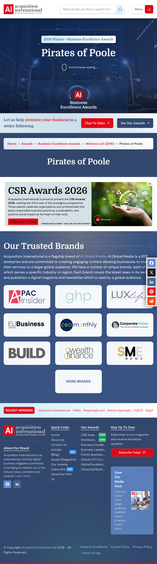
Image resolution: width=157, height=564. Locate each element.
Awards (27, 144)
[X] (151, 272)
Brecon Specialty (97, 410)
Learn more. (23, 476)
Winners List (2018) (100, 144)
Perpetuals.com (71, 410)
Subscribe (58, 469)
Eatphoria (129, 410)
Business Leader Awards (93, 450)
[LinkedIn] (151, 282)
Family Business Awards (93, 455)
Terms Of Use (90, 553)
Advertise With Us (61, 476)
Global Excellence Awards (93, 464)
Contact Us (59, 445)
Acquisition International (39, 547)
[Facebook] (151, 263)
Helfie (54, 410)
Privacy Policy (142, 547)
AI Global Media (93, 256)
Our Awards (59, 464)
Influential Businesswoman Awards (93, 469)
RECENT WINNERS (19, 410)
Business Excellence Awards (59, 144)
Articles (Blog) (56, 452)
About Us (57, 440)
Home (12, 144)
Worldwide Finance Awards (89, 440)
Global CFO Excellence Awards (93, 459)
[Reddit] (151, 301)
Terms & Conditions (94, 547)
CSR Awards (89, 435)
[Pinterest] (151, 291)
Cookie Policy (120, 547)
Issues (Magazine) (63, 459)
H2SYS (115, 410)
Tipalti (143, 410)
